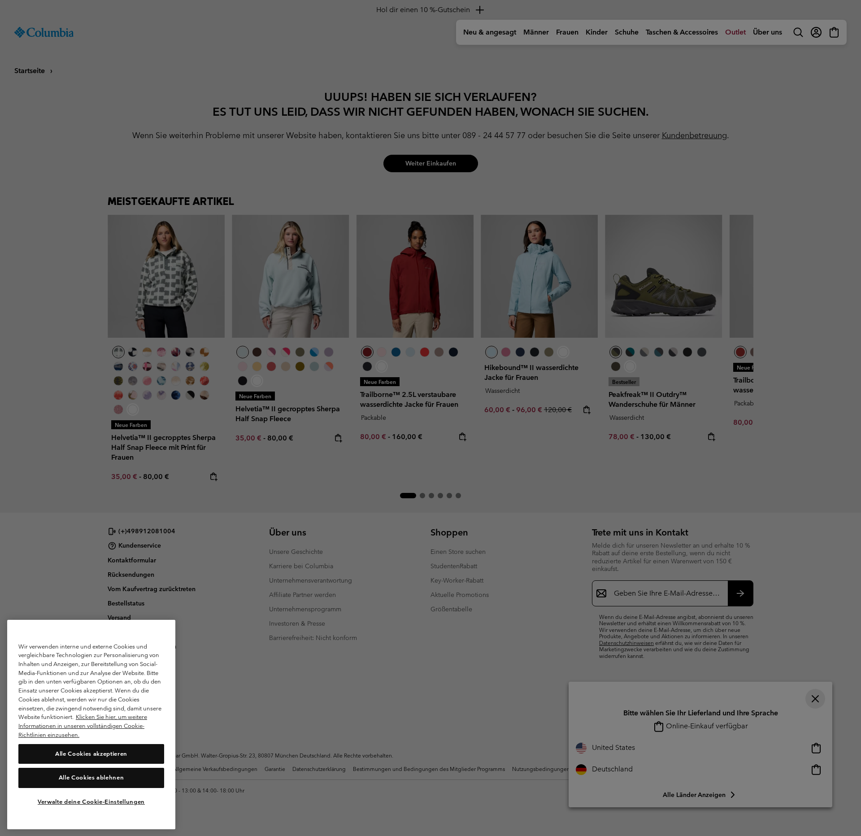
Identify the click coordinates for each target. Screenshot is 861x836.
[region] (91, 724)
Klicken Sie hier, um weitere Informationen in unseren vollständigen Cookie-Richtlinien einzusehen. (82, 725)
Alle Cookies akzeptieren (91, 753)
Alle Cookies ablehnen (91, 777)
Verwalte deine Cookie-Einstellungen (91, 801)
